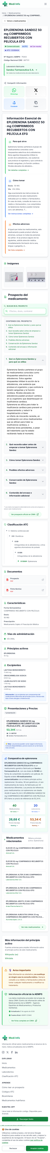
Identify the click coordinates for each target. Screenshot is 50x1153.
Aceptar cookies (37, 1148)
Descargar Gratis (26, 1119)
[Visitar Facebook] (12, 1052)
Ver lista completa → (16, 250)
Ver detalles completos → (18, 170)
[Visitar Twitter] (7, 1052)
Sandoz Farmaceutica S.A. (20, 70)
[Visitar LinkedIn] (16, 1052)
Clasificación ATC (10, 1076)
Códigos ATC (8, 1091)
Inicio (4, 13)
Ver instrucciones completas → (20, 214)
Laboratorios (8, 1072)
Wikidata (9, 958)
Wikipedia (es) (11, 954)
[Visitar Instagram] (3, 1052)
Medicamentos (14, 13)
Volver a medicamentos (16, 21)
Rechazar (13, 1148)
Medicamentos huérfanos (13, 1100)
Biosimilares (7, 1096)
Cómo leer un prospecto (13, 1087)
